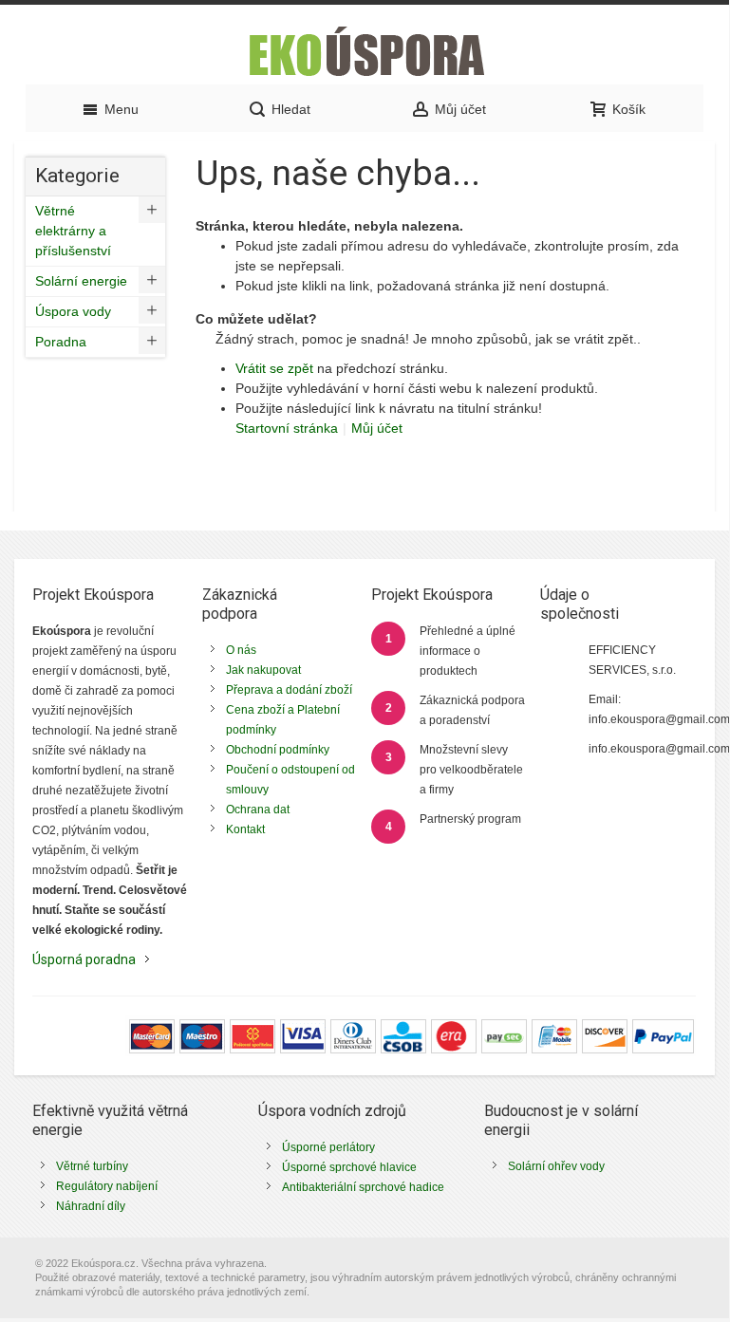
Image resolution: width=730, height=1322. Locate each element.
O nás (241, 650)
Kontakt (245, 829)
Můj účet (376, 428)
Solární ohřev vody (556, 1166)
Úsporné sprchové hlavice (349, 1167)
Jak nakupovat (263, 670)
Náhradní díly (90, 1206)
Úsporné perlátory (328, 1147)
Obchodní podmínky (277, 749)
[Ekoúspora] (364, 49)
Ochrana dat (258, 809)
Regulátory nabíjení (107, 1186)
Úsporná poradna (84, 959)
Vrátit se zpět (274, 368)
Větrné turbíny (92, 1166)
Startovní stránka (286, 428)
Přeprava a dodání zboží (289, 690)
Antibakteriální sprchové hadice (363, 1187)
